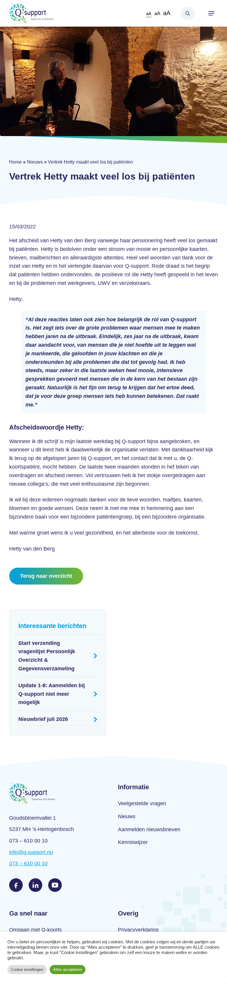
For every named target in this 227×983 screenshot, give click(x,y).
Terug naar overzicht (46, 576)
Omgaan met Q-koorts (35, 930)
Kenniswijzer (133, 842)
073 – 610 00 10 (28, 863)
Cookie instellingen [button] (27, 969)
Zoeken (188, 13)
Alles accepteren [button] (67, 969)
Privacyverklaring (138, 930)
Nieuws (35, 161)
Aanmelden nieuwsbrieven (149, 829)
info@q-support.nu (31, 852)
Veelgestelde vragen (142, 803)
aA (148, 13)
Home (15, 161)
